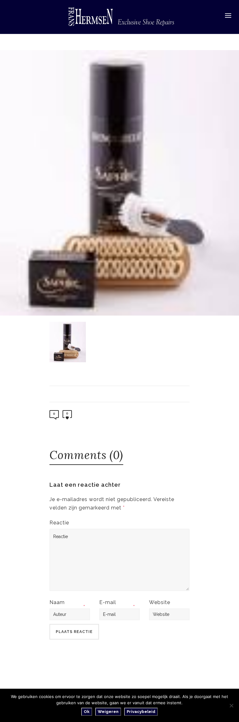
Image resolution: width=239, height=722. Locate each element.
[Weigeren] (231, 705)
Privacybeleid (141, 711)
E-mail (107, 602)
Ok (87, 711)
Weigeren (108, 711)
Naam (57, 602)
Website (159, 602)
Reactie (59, 523)
